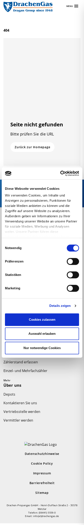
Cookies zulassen (42, 319)
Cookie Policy (42, 463)
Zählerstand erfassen (20, 362)
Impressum (42, 473)
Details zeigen (60, 306)
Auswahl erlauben (42, 333)
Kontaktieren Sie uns (20, 403)
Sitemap (41, 493)
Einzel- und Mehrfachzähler (25, 370)
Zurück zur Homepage (32, 147)
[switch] (73, 261)
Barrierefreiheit (42, 483)
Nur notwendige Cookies (42, 348)
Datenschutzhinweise (42, 454)
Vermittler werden (18, 420)
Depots (9, 394)
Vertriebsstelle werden (21, 411)
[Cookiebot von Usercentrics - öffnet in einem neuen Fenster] (60, 173)
